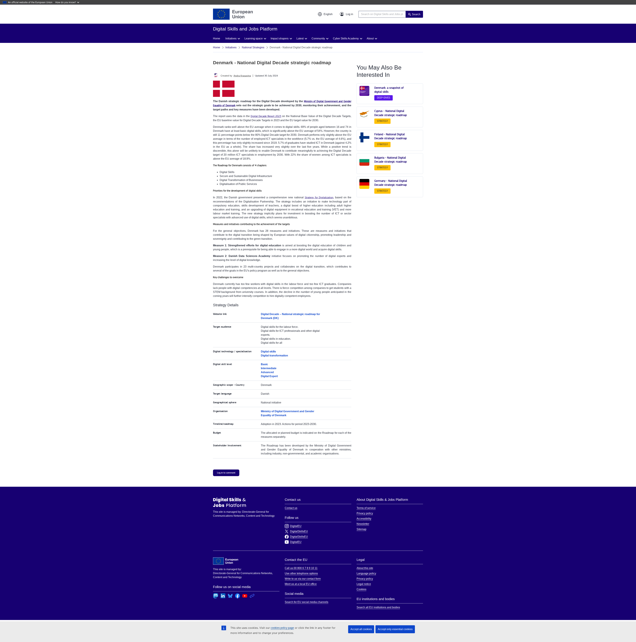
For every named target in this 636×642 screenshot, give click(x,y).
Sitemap (361, 529)
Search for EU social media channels (306, 602)
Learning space (253, 38)
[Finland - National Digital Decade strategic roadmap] (364, 141)
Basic (264, 364)
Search (416, 14)
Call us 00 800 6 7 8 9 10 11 (301, 568)
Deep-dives (383, 97)
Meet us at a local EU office (301, 584)
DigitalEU (295, 526)
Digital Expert (269, 376)
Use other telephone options (301, 573)
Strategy (382, 121)
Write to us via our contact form (303, 578)
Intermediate (268, 368)
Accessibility (364, 518)
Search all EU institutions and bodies (378, 607)
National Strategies (253, 47)
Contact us (291, 508)
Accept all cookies (361, 629)
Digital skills (268, 351)
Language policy (366, 573)
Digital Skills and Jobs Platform (229, 502)
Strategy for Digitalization (319, 197)
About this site (365, 568)
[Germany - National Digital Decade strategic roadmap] (364, 188)
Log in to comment (226, 472)
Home (216, 38)
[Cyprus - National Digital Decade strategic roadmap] (364, 118)
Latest (300, 38)
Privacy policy (365, 513)
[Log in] (346, 14)
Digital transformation (274, 355)
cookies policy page (282, 627)
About (370, 38)
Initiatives (231, 38)
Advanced (267, 372)
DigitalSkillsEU (299, 531)
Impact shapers (280, 38)
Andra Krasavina (242, 75)
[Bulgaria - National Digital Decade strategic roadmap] (364, 165)
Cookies (361, 589)
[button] (325, 14)
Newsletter (363, 523)
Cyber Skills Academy (346, 38)
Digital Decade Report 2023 (266, 116)
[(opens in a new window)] (233, 14)
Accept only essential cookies (395, 629)
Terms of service (366, 508)
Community (318, 38)
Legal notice (364, 584)
